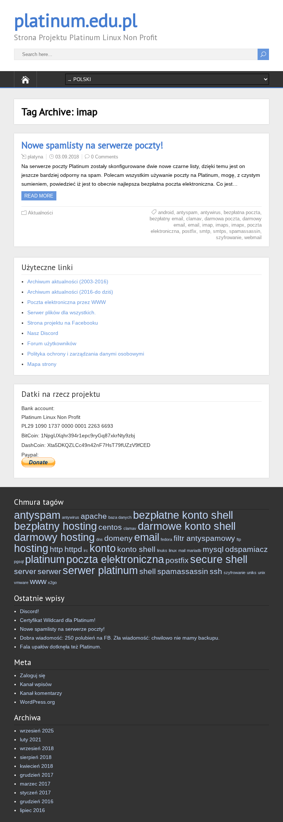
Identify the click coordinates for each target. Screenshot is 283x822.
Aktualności (40, 213)
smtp (204, 231)
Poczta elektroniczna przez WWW (66, 302)
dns (99, 539)
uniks (251, 572)
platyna (35, 157)
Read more (38, 196)
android (166, 212)
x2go (52, 582)
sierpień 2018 (36, 757)
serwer (49, 571)
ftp (239, 539)
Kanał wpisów (36, 684)
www (38, 581)
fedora (166, 539)
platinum (45, 559)
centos (110, 527)
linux (173, 550)
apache (94, 516)
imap (207, 225)
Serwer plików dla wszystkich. (61, 312)
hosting (31, 548)
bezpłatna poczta (242, 212)
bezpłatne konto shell (183, 515)
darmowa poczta (222, 218)
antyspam (187, 212)
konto (103, 548)
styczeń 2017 (35, 792)
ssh (216, 571)
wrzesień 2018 (37, 748)
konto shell (136, 549)
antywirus (210, 212)
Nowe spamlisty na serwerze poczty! (92, 145)
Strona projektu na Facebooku (62, 323)
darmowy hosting (54, 537)
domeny (118, 538)
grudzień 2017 (36, 775)
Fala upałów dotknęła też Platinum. (60, 647)
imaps (222, 225)
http (56, 549)
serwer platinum (100, 570)
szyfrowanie (228, 237)
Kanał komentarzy (41, 693)
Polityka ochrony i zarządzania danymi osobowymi (85, 354)
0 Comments (104, 157)
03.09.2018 (67, 157)
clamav (194, 218)
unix (261, 572)
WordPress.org (37, 702)
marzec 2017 (35, 784)
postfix (189, 231)
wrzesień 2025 (37, 731)
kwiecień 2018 (36, 766)
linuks (162, 550)
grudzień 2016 (36, 801)
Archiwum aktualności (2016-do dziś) (70, 292)
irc (86, 550)
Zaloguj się (32, 675)
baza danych (120, 517)
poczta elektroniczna (115, 559)
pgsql (19, 561)
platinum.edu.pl (75, 20)
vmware (21, 582)
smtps (219, 231)
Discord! (29, 611)
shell (147, 571)
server (25, 571)
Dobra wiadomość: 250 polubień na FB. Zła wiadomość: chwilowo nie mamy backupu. (120, 638)
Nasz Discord (42, 333)
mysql (213, 549)
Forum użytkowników (51, 343)
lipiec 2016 (32, 810)
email (193, 225)
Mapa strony (41, 364)
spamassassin (244, 231)
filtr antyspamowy (204, 538)
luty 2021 (30, 739)
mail (181, 550)
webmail (253, 237)
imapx (237, 225)
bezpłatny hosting (55, 526)
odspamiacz (246, 549)
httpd (73, 549)
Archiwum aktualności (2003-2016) (67, 281)
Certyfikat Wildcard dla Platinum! (57, 620)
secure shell (218, 559)
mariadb (194, 550)
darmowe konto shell (186, 526)
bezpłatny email (166, 218)
